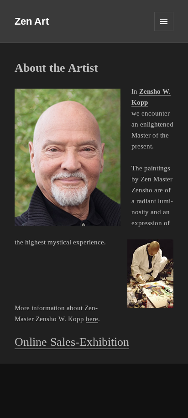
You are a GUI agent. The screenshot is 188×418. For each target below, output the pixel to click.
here (92, 319)
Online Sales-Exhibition (72, 342)
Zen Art (32, 21)
